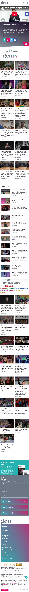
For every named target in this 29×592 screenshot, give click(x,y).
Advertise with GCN (7, 550)
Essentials (5, 526)
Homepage (5, 530)
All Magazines (5, 536)
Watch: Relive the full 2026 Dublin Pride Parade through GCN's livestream (22, 74)
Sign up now (6, 501)
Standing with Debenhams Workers (21, 326)
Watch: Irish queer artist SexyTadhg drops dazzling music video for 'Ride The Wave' (7, 154)
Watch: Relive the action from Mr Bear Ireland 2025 (21, 91)
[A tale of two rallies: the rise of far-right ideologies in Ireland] (7, 340)
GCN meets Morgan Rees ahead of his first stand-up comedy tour (22, 132)
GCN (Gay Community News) (9, 574)
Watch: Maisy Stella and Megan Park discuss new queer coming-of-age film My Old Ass (7, 112)
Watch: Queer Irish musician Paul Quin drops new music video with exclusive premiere (21, 154)
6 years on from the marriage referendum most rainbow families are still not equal (7, 329)
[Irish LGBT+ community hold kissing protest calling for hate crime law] (7, 402)
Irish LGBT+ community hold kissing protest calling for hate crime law (7, 412)
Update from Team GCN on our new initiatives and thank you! (7, 367)
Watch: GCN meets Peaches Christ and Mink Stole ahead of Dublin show (7, 92)
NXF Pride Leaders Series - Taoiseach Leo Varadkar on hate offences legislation (22, 174)
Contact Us (5, 556)
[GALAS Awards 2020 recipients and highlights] (7, 381)
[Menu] (27, 3)
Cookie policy (15, 583)
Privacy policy (4, 584)
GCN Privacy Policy (7, 559)
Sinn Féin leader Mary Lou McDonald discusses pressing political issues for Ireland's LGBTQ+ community (21, 112)
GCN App (4, 544)
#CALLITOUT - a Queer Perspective (6, 429)
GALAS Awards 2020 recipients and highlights (7, 388)
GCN (8, 30)
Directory (4, 541)
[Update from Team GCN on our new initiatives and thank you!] (7, 359)
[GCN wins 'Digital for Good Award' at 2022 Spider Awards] (8, 564)
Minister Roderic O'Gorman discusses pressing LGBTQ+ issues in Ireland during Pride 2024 (7, 134)
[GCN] (6, 523)
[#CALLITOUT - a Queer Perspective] (7, 423)
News (3, 533)
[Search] (23, 3)
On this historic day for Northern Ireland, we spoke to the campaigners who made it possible (21, 412)
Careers (4, 553)
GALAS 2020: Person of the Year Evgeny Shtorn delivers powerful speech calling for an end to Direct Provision (21, 390)
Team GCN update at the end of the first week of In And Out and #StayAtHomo (21, 348)
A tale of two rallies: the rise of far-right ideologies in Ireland (7, 347)
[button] (27, 14)
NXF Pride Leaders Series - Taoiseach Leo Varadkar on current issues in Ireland (7, 174)
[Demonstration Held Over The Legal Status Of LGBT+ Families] (7, 438)
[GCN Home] (4, 3)
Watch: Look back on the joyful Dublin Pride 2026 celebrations (7, 73)
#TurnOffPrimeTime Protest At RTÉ (21, 429)
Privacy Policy (24, 576)
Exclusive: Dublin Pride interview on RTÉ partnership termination (20, 308)
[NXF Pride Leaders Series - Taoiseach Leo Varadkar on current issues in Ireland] (7, 165)
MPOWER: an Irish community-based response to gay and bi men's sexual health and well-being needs (21, 369)
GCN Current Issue (6, 547)
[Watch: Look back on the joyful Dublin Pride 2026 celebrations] (7, 65)
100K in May (5, 539)
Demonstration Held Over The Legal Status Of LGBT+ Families (7, 447)
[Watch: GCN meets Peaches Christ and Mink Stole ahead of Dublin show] (7, 84)
